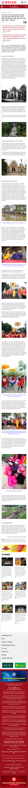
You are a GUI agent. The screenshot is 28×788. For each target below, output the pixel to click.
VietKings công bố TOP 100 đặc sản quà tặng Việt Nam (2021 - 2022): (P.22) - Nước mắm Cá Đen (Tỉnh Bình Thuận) (20, 594)
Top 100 (7, 539)
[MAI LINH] (7, 665)
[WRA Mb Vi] (14, 676)
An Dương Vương (15, 540)
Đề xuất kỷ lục (5, 652)
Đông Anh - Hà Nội (6, 540)
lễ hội (11, 539)
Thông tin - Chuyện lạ (7, 642)
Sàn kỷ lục (4, 655)
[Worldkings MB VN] (14, 781)
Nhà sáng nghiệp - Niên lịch (8, 645)
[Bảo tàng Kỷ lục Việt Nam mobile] (14, 548)
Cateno (17, 771)
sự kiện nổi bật (17, 539)
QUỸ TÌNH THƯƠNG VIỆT (7, 658)
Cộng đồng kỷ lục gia (7, 635)
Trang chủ (4, 12)
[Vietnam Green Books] (20, 665)
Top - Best (9, 12)
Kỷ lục (3, 639)
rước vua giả (16, 541)
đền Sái (23, 539)
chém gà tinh (23, 541)
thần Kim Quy (9, 541)
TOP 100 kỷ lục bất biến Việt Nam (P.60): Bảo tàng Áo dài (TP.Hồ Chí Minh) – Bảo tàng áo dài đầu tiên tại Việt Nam (7, 617)
